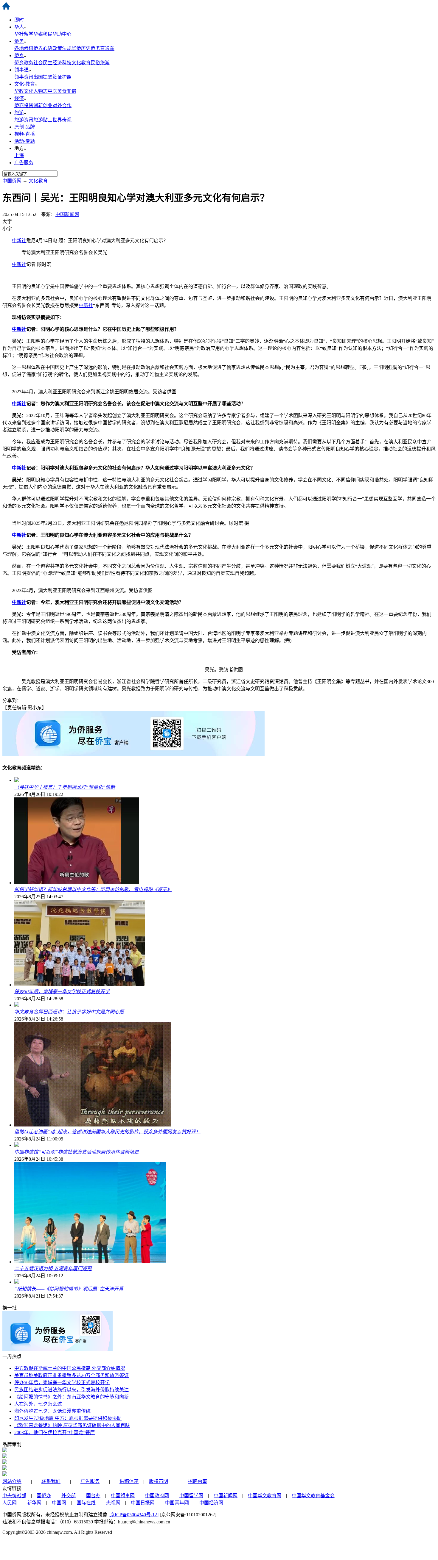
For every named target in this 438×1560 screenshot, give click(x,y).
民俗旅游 (100, 62)
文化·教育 (24, 84)
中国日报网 (143, 1502)
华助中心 (62, 34)
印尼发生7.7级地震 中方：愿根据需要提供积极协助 (68, 1418)
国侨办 (44, 1495)
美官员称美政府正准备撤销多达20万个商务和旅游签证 (71, 1375)
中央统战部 (14, 1495)
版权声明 (158, 1481)
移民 (47, 34)
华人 (19, 26)
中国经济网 (211, 1502)
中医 (52, 91)
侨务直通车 (102, 48)
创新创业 (42, 105)
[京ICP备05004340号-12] (133, 1514)
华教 (19, 91)
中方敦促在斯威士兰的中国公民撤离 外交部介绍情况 (69, 1368)
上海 (19, 155)
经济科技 (62, 62)
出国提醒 (42, 76)
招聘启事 (197, 1481)
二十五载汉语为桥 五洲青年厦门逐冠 (53, 1268)
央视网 (113, 1502)
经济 (19, 98)
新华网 (34, 1502)
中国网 (59, 1502)
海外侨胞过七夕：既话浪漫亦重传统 (52, 1411)
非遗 (71, 91)
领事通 (21, 69)
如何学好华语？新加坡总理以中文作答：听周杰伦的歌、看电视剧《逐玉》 (93, 889)
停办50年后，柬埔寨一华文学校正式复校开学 (62, 991)
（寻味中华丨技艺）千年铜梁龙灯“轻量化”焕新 (64, 787)
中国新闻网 (67, 214)
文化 (28, 91)
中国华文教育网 (264, 1495)
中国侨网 (11, 180)
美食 (62, 91)
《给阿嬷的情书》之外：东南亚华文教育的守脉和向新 (71, 1396)
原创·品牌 (24, 126)
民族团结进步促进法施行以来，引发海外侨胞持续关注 (71, 1389)
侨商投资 (23, 105)
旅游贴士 (42, 119)
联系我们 (50, 1481)
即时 (19, 19)
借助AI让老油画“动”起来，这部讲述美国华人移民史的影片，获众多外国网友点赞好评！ (107, 1131)
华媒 (38, 34)
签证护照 (62, 76)
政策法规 (62, 48)
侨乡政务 (23, 62)
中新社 (19, 240)
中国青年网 (177, 1502)
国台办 (93, 1495)
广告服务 (23, 162)
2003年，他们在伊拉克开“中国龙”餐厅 (54, 1432)
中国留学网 (191, 1495)
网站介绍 (11, 1481)
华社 (19, 34)
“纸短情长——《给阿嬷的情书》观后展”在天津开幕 (68, 1288)
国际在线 (86, 1502)
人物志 (40, 91)
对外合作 (62, 105)
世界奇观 (62, 119)
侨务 (19, 41)
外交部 (68, 1495)
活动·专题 (24, 141)
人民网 (9, 1502)
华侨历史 (81, 48)
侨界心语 (42, 48)
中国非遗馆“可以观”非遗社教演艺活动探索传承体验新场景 (76, 1151)
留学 (28, 34)
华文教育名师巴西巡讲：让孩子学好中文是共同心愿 (69, 1011)
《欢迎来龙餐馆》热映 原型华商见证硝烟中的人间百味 (72, 1425)
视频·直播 (24, 134)
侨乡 (19, 55)
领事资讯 (23, 76)
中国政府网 (157, 1495)
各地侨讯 (23, 48)
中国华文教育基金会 (313, 1495)
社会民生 (42, 62)
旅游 (19, 112)
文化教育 (81, 62)
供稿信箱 (129, 1481)
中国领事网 (123, 1495)
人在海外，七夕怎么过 (38, 1403)
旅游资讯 (23, 119)
